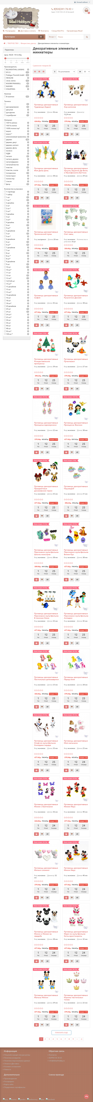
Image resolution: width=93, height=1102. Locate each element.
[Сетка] (35, 72)
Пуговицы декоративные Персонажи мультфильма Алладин (76, 615)
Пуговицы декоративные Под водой (76, 487)
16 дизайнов (17, 295)
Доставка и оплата (28, 31)
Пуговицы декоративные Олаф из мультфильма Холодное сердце (46, 743)
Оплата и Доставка (11, 1064)
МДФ (17, 153)
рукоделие (17, 112)
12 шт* (17, 278)
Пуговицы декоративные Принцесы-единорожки (46, 424)
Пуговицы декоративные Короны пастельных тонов (76, 997)
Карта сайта (8, 1084)
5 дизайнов (17, 231)
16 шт (17, 298)
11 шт (17, 273)
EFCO (17, 72)
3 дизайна (17, 214)
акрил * (17, 134)
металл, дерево (17, 159)
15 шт (17, 289)
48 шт (17, 328)
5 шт (17, 234)
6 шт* (17, 245)
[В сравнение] (47, 134)
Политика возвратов (12, 1058)
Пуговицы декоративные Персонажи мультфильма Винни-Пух (76, 552)
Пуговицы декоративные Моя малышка (76, 742)
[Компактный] (43, 72)
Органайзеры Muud (74, 31)
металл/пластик (17, 165)
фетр (17, 184)
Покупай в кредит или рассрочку (17, 1055)
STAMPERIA (17, 89)
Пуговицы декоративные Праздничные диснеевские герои (46, 488)
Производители (10, 1079)
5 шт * (17, 236)
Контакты (45, 31)
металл (17, 156)
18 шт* (17, 303)
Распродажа (10, 31)
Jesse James (17, 81)
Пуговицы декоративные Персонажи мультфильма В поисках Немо (46, 615)
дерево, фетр (17, 148)
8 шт (17, 253)
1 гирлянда (17, 192)
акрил (17, 131)
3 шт (17, 217)
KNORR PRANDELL (17, 83)
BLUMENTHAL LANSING (17, 69)
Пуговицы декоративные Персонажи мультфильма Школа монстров (46, 552)
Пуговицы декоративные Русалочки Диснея (76, 296)
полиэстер (17, 179)
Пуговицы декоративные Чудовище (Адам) (46, 106)
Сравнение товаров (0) (42, 66)
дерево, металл (17, 145)
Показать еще (61, 1033)
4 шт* (17, 228)
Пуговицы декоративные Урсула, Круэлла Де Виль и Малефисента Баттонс (76, 170)
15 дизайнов (17, 287)
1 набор (17, 194)
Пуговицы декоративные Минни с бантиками (46, 805)
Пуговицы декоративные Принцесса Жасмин (76, 424)
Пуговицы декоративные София (46, 296)
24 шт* (17, 314)
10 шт (17, 267)
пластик (17, 167)
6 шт (17, 242)
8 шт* (17, 259)
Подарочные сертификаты (14, 1087)
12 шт (17, 275)
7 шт (17, 250)
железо (17, 151)
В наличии (17, 97)
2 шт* (17, 211)
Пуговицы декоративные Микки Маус (76, 869)
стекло (17, 181)
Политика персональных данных (17, 1061)
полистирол (17, 176)
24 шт (17, 312)
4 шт (17, 225)
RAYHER (17, 86)
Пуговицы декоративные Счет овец (76, 233)
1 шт (17, 197)
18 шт (17, 301)
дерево (17, 140)
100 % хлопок (17, 126)
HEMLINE (17, 78)
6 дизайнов (17, 239)
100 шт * (17, 334)
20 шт (17, 309)
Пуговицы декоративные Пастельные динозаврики (46, 678)
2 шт (17, 206)
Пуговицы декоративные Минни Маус (76, 805)
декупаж (17, 110)
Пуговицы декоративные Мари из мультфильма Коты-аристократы (76, 934)
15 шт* (17, 292)
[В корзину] (36, 134)
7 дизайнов (17, 248)
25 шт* (17, 317)
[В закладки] (42, 134)
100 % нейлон (17, 123)
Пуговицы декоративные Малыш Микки (46, 996)
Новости (7, 1069)
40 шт (17, 326)
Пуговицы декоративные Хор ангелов (76, 106)
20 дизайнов (17, 306)
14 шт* (17, 284)
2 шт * (17, 208)
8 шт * (17, 256)
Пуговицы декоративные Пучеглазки (76, 360)
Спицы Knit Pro (58, 31)
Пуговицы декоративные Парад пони (76, 678)
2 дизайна (17, 203)
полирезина (17, 173)
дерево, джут (17, 142)
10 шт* (17, 270)
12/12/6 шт (17, 281)
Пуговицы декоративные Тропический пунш (46, 233)
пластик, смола (17, 170)
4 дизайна (17, 222)
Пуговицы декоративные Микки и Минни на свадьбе (46, 934)
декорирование (17, 107)
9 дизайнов (17, 261)
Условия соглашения (12, 1067)
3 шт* (17, 220)
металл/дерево (17, 162)
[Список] (39, 72)
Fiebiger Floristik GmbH (17, 75)
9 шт (17, 264)
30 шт (17, 320)
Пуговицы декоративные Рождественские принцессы (46, 361)
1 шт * (17, 200)
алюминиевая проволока (17, 137)
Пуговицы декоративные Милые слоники (46, 869)
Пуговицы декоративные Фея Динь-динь (46, 169)
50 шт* (17, 331)
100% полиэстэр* (17, 128)
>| (81, 1039)
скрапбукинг (17, 115)
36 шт (17, 323)
